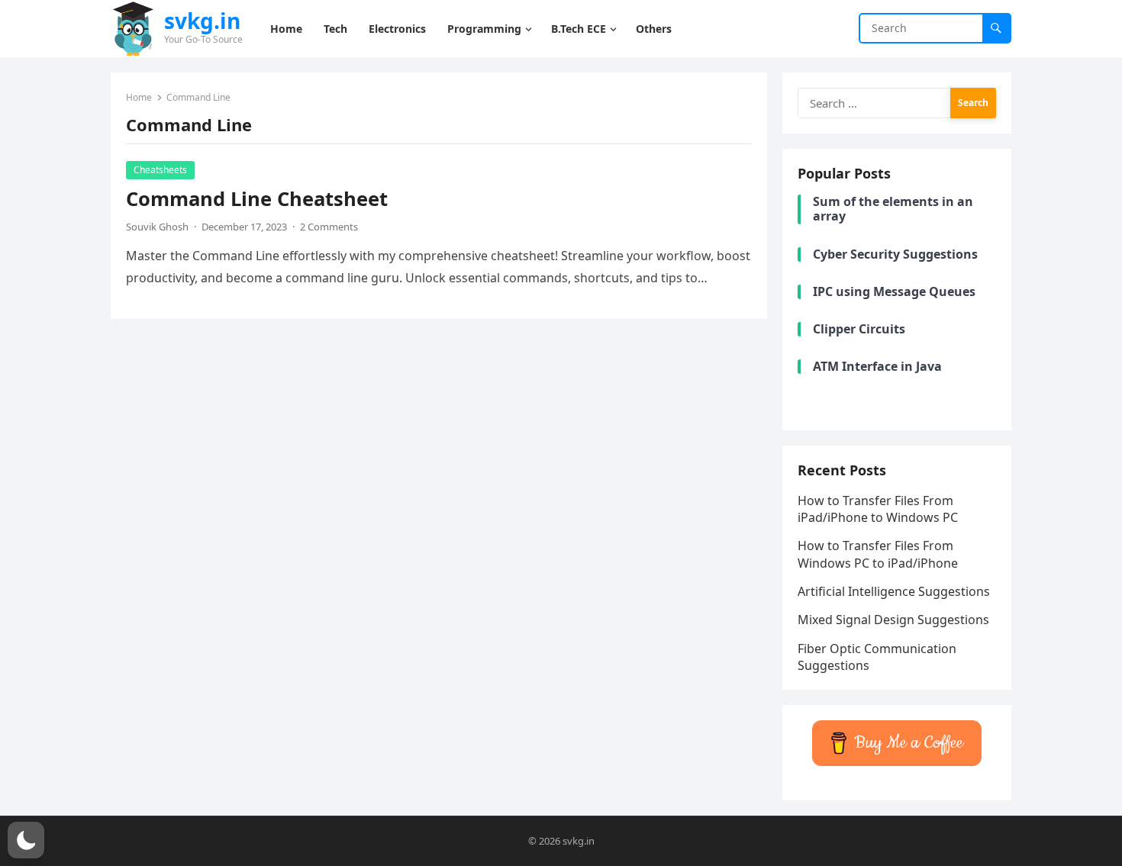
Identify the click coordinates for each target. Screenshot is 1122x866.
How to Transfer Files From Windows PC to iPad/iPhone (878, 554)
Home (139, 97)
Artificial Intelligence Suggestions (894, 591)
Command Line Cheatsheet (257, 198)
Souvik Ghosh (157, 226)
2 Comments (329, 226)
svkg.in (202, 20)
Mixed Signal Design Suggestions (893, 619)
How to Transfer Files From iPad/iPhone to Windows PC (878, 509)
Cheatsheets (160, 169)
